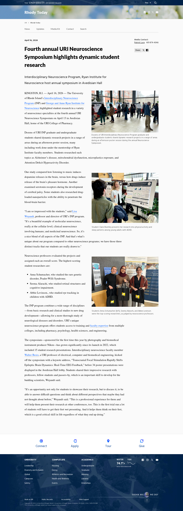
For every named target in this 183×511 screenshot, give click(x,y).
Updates (40, 29)
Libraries (84, 478)
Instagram (149, 12)
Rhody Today (36, 12)
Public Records (47, 499)
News (27, 29)
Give (142, 446)
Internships (86, 483)
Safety (27, 483)
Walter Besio (32, 355)
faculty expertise (99, 325)
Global (27, 474)
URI (26, 23)
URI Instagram (147, 460)
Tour (108, 446)
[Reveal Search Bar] (155, 2)
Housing (55, 465)
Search (83, 29)
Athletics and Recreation (62, 474)
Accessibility (65, 499)
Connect (41, 446)
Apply (75, 446)
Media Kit (55, 29)
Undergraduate (87, 465)
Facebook (145, 12)
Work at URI (29, 499)
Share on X (144, 50)
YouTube (157, 12)
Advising (84, 474)
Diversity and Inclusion (34, 470)
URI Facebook (143, 460)
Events (55, 483)
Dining (54, 470)
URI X (152, 460)
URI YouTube (157, 460)
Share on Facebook (147, 50)
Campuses (29, 478)
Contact (70, 29)
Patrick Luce (139, 42)
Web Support (84, 499)
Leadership (29, 465)
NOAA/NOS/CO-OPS (126, 467)
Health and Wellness (60, 478)
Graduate (85, 470)
